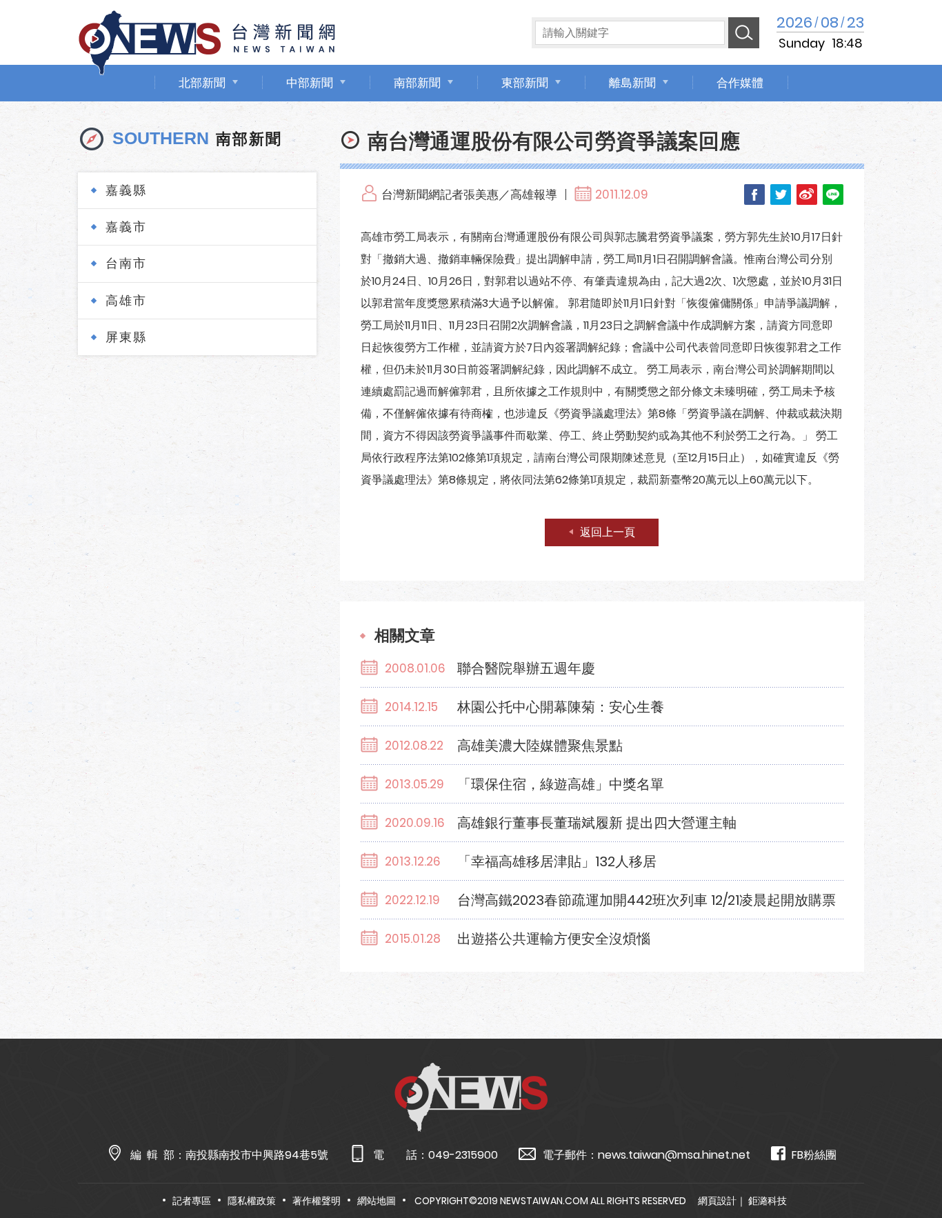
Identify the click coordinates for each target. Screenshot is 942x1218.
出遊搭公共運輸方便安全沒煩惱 (553, 938)
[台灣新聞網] (207, 40)
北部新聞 (202, 82)
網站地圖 (376, 1201)
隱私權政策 (252, 1201)
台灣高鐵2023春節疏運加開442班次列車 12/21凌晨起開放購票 (646, 900)
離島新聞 (632, 82)
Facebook (754, 194)
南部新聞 (417, 82)
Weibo (806, 194)
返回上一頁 (607, 532)
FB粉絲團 (814, 1155)
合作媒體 (739, 82)
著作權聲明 (316, 1201)
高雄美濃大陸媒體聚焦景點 (540, 745)
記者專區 (191, 1201)
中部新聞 (309, 82)
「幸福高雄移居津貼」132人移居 (557, 861)
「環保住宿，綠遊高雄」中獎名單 (560, 784)
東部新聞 (524, 82)
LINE (833, 194)
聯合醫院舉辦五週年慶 (526, 668)
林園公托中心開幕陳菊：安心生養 (560, 707)
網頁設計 (717, 1201)
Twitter (780, 194)
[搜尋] (743, 32)
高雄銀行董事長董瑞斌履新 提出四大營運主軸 (596, 822)
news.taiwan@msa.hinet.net (674, 1155)
